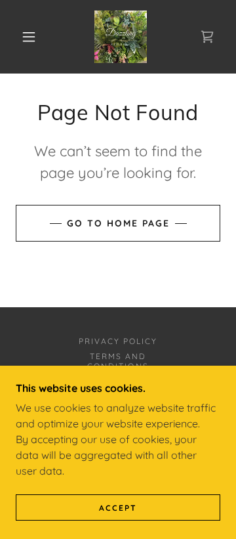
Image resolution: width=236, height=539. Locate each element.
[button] (29, 37)
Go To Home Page (118, 223)
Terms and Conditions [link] (117, 361)
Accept (118, 508)
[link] (120, 37)
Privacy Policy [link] (118, 341)
